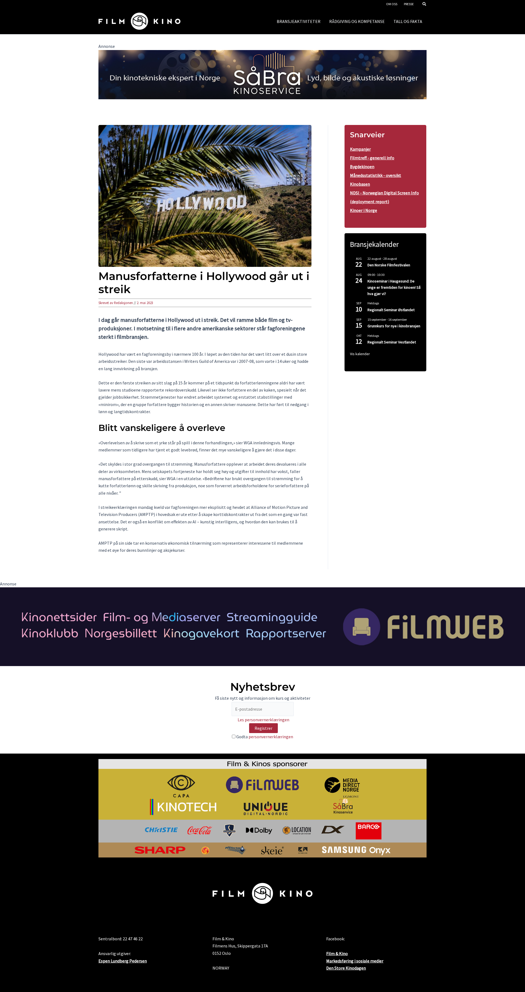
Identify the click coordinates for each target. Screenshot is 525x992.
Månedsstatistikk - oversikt (375, 175)
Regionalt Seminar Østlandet (391, 309)
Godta (264, 736)
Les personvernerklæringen (263, 719)
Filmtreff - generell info (372, 158)
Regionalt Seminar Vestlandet (392, 342)
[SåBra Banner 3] (262, 74)
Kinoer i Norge (363, 210)
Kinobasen (360, 184)
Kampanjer (360, 149)
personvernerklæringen (271, 736)
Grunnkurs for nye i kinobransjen (394, 325)
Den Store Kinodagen (346, 968)
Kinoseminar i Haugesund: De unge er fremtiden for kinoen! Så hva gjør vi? (394, 287)
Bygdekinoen (362, 166)
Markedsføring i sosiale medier (354, 961)
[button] (424, 4)
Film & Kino (337, 953)
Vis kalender (360, 353)
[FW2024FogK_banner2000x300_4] (262, 626)
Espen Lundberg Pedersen (122, 961)
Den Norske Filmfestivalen (389, 264)
